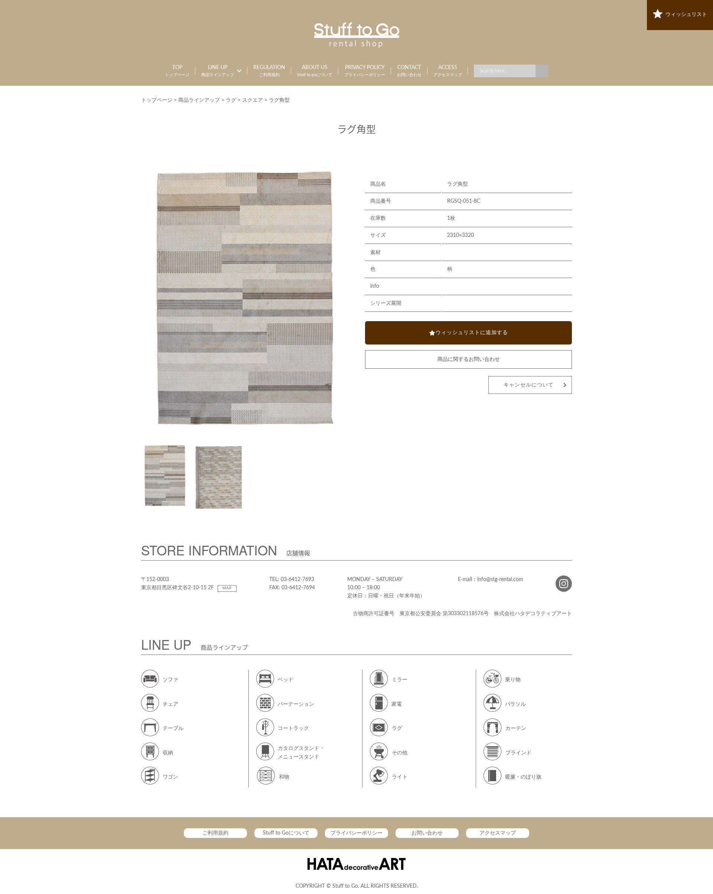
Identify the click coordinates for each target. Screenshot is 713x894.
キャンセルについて (529, 385)
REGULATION (269, 71)
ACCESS (447, 71)
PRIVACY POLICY (364, 71)
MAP (227, 588)
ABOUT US (314, 71)
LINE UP (217, 71)
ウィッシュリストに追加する (472, 332)
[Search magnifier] (541, 71)
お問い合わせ (427, 833)
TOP (177, 71)
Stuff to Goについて (286, 833)
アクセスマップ (497, 833)
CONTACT (409, 71)
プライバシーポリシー (356, 833)
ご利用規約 (215, 833)
